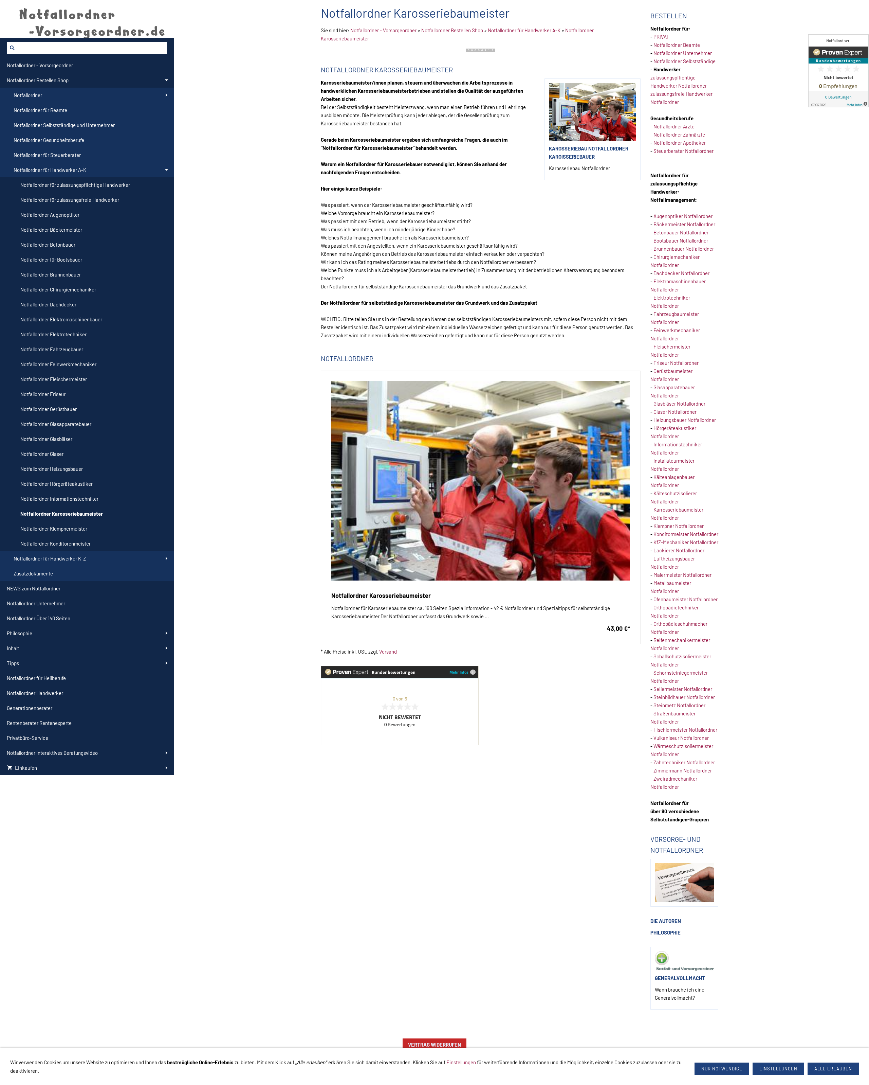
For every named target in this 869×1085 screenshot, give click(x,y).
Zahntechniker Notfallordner (684, 762)
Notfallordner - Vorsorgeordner (383, 30)
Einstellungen (461, 1062)
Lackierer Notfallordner (678, 550)
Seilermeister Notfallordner (682, 689)
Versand (388, 651)
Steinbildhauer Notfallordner (684, 697)
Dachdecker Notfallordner (681, 273)
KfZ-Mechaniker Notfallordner (685, 542)
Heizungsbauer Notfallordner (684, 420)
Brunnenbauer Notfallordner (683, 249)
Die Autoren (665, 921)
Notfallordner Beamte (676, 45)
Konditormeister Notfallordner (685, 534)
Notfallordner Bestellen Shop (452, 30)
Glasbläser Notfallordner (679, 404)
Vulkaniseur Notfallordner (681, 738)
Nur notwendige (721, 1068)
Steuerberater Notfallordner (683, 151)
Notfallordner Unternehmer (682, 53)
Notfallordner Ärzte (674, 126)
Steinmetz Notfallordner (679, 705)
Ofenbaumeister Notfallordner (685, 599)
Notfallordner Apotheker (679, 143)
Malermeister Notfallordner (682, 575)
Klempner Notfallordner (678, 526)
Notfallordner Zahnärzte (679, 134)
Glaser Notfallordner (675, 412)
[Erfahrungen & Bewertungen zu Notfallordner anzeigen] (838, 70)
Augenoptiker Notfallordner (683, 216)
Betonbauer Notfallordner (680, 232)
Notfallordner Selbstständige (684, 61)
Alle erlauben (833, 1068)
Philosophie (665, 932)
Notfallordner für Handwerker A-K (524, 30)
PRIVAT (661, 37)
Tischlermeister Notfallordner (685, 730)
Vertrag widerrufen (434, 1045)
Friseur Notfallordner (676, 363)
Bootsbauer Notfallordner (680, 240)
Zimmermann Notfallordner (682, 770)
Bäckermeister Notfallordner (684, 224)
